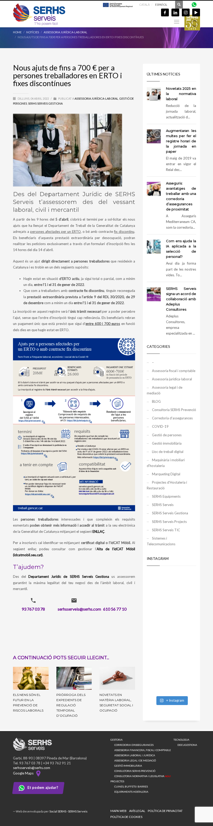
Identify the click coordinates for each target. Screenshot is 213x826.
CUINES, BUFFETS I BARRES (131, 786)
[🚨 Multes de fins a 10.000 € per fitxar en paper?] (171, 617)
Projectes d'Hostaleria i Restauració (167, 485)
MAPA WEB (118, 811)
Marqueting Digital (166, 474)
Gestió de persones (167, 435)
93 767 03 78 (33, 608)
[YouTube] (196, 12)
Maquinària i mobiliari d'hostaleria (166, 463)
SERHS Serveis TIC (166, 530)
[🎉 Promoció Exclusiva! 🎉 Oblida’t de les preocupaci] (171, 587)
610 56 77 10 (115, 608)
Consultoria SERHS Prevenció (174, 410)
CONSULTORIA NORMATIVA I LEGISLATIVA (142, 776)
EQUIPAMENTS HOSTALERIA (131, 791)
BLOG (156, 401)
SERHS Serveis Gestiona (45, 103)
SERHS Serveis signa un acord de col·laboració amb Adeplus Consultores (181, 298)
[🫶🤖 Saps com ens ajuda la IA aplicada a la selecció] (171, 678)
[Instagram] (186, 12)
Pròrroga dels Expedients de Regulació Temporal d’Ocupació (70, 705)
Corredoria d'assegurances (172, 418)
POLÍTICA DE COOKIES (126, 817)
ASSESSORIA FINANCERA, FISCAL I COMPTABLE (142, 750)
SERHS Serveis (163, 505)
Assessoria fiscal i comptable (173, 371)
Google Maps (24, 773)
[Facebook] (165, 12)
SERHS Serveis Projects (169, 522)
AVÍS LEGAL (137, 811)
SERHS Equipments (166, 496)
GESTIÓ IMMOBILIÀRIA (128, 765)
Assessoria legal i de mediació (164, 390)
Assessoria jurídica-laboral (96, 98)
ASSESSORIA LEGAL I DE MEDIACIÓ (135, 760)
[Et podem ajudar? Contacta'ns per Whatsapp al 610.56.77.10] (194, 4)
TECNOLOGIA (181, 739)
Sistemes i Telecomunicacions (161, 541)
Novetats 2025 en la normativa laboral (181, 93)
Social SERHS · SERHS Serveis (68, 811)
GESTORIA (116, 739)
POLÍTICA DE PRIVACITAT (165, 811)
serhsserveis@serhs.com (79, 608)
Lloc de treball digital (167, 452)
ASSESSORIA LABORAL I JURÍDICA (134, 755)
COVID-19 (160, 426)
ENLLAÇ (98, 531)
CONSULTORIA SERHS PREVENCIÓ (134, 770)
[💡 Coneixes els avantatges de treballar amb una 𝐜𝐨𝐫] (171, 647)
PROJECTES (117, 781)
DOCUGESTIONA (187, 744)
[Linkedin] (175, 12)
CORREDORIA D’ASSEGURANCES (134, 744)
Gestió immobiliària (167, 443)
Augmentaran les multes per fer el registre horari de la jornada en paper (181, 141)
